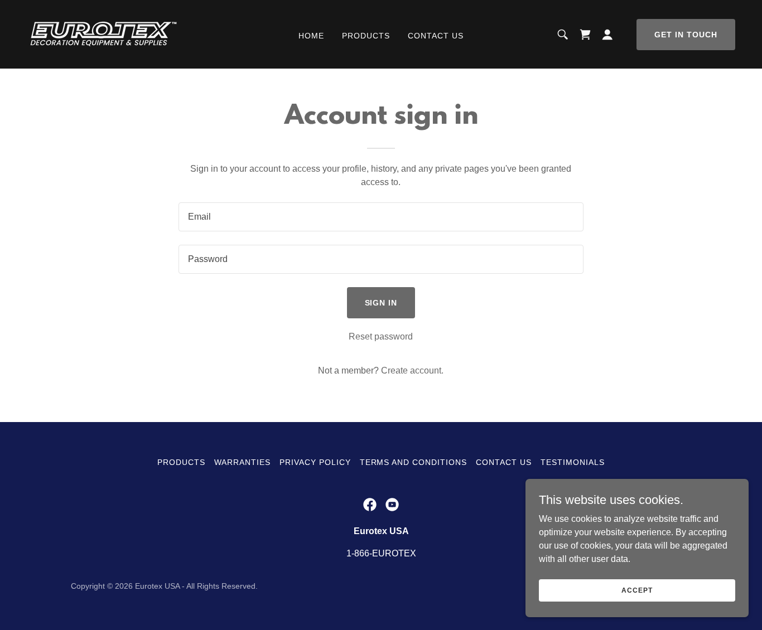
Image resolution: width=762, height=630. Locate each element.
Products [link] (366, 35)
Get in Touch (685, 34)
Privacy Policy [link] (315, 462)
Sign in (381, 302)
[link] (103, 33)
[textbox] (381, 216)
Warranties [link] (242, 462)
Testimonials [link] (573, 462)
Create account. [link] (412, 370)
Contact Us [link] (436, 35)
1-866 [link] (357, 553)
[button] (607, 34)
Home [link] (311, 35)
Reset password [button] (381, 336)
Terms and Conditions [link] (413, 462)
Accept (636, 590)
